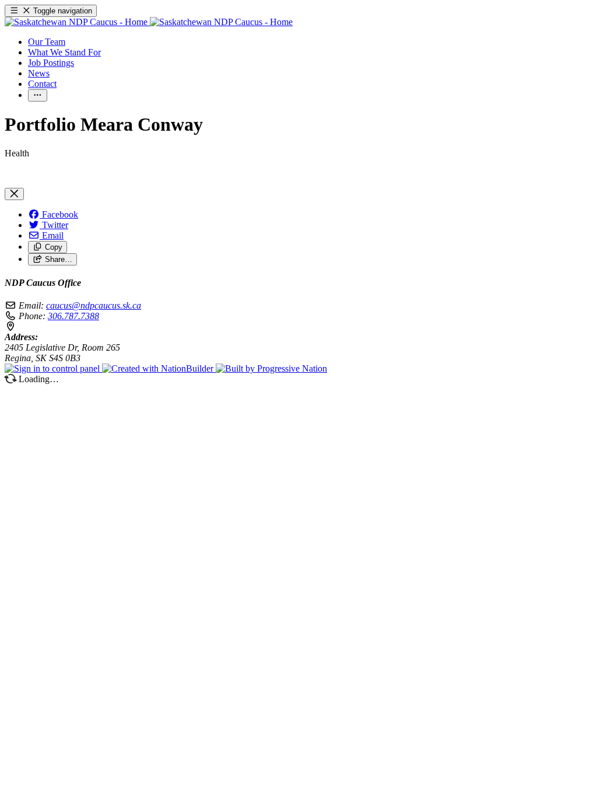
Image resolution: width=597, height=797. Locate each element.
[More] (37, 95)
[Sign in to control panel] (53, 368)
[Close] (14, 194)
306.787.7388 (73, 316)
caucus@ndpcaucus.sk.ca (93, 305)
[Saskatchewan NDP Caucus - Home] (149, 22)
